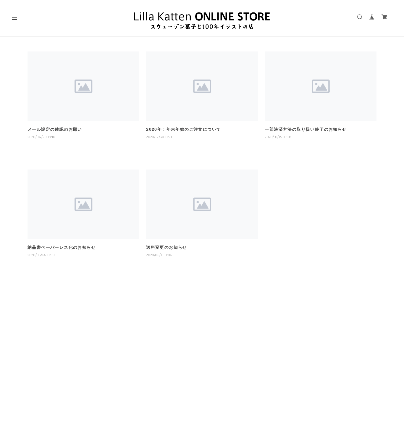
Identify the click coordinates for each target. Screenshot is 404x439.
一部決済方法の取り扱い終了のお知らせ (306, 129)
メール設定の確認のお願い (55, 129)
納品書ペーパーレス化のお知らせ (62, 247)
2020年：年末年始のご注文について (183, 129)
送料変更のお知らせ (166, 247)
